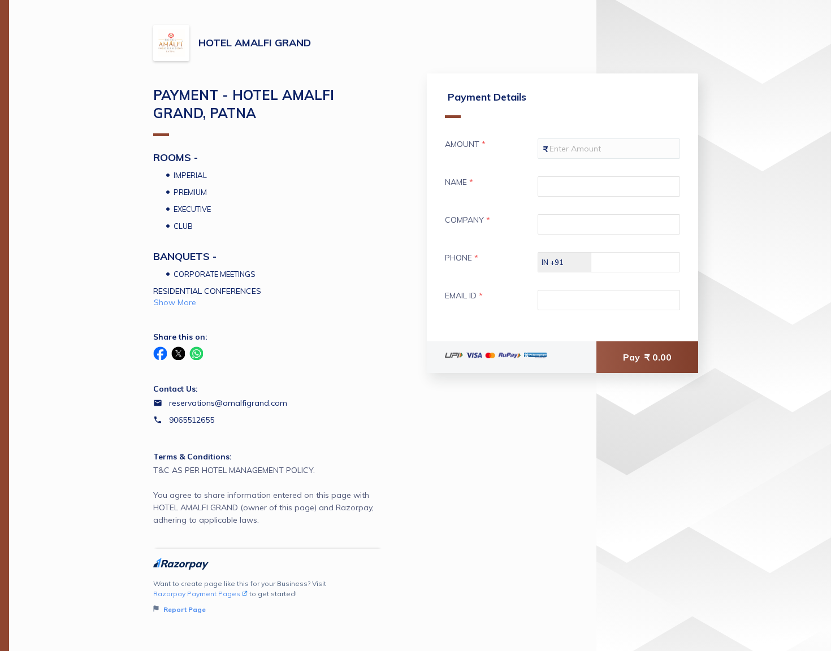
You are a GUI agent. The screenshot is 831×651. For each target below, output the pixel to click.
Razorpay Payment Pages (196, 593)
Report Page (184, 609)
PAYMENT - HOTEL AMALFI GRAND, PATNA (243, 103)
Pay (647, 357)
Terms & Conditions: (192, 457)
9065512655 (191, 420)
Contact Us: (175, 389)
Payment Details (487, 96)
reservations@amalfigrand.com (228, 403)
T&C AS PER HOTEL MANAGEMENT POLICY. (263, 495)
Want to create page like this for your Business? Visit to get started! (239, 596)
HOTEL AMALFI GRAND (254, 42)
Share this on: (180, 337)
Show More (175, 302)
